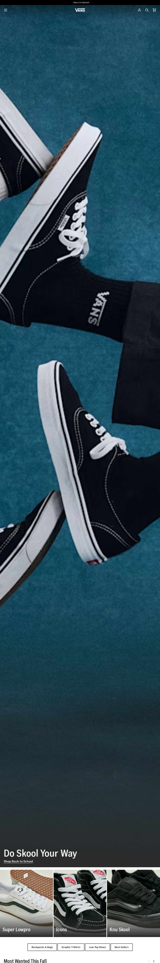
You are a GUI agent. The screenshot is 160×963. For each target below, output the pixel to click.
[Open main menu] (5, 10)
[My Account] (139, 10)
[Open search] (147, 10)
